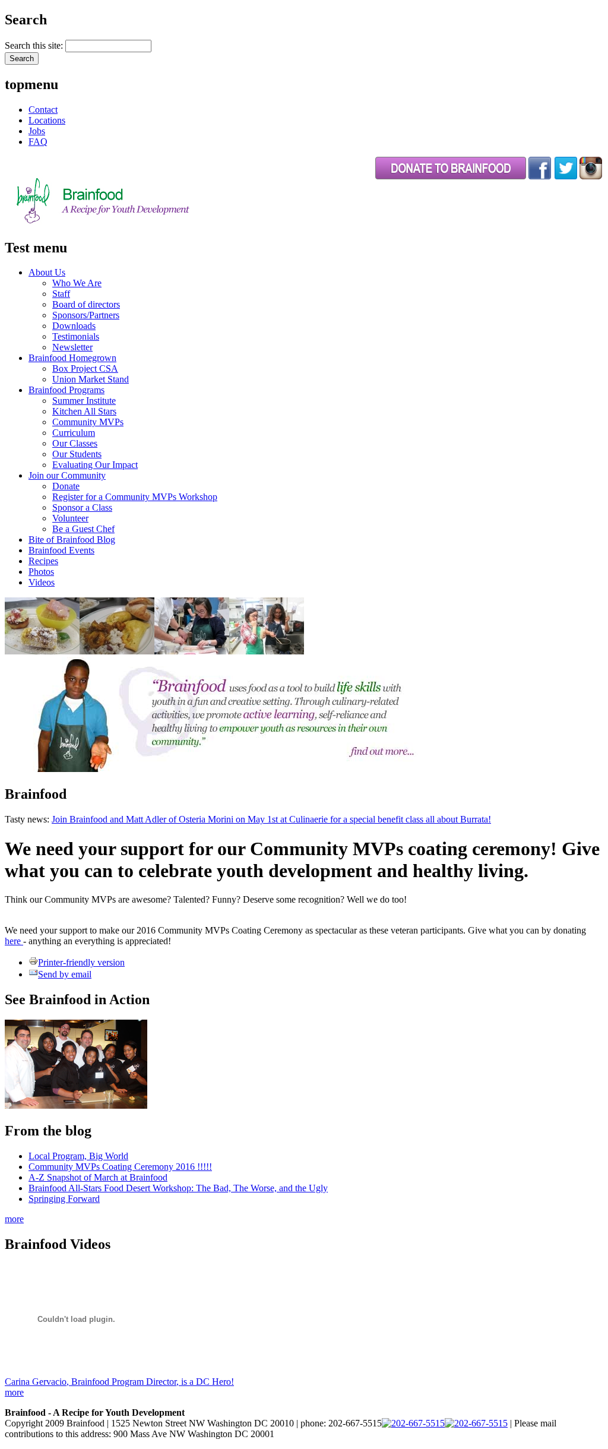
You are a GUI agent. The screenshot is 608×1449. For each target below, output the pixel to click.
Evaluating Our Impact (95, 465)
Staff (61, 294)
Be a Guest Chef (83, 529)
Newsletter (72, 347)
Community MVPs (88, 422)
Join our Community (67, 475)
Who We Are (77, 283)
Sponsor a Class (82, 507)
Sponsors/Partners (85, 315)
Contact (43, 110)
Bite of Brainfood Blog (71, 539)
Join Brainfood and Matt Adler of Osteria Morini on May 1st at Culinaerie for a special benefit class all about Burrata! (271, 819)
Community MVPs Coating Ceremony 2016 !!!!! (120, 1167)
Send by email (64, 974)
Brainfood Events (61, 550)
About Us (46, 272)
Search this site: (35, 45)
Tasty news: (28, 819)
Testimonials (75, 336)
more (14, 1219)
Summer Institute (84, 401)
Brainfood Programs (66, 390)
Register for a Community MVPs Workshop (134, 497)
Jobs (36, 131)
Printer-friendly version (81, 962)
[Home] (133, 222)
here (14, 941)
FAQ (38, 142)
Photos (41, 572)
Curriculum (73, 433)
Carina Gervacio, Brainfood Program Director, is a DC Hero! (119, 1382)
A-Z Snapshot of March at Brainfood (97, 1177)
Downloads (74, 326)
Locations (46, 120)
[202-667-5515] (413, 1423)
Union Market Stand (90, 379)
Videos (41, 582)
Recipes (43, 561)
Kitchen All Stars (84, 411)
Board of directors (86, 304)
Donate (66, 486)
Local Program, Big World (78, 1156)
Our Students (77, 454)
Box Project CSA (85, 368)
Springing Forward (64, 1199)
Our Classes (74, 443)
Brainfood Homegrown (72, 358)
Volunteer (70, 518)
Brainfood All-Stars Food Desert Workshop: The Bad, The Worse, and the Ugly (178, 1188)
